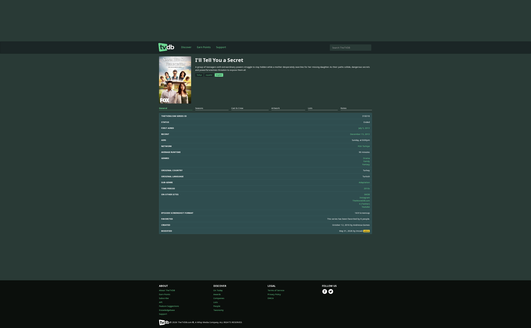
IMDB (367, 194)
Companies (218, 298)
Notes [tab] (344, 108)
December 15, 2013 (360, 134)
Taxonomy (218, 310)
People (216, 306)
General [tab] (163, 108)
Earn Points (204, 47)
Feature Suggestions (169, 306)
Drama (366, 158)
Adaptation (364, 182)
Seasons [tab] (199, 108)
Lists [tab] (310, 108)
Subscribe (164, 298)
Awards (217, 294)
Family (366, 161)
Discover (186, 47)
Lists (215, 302)
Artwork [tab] (275, 108)
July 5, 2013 (364, 128)
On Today (218, 290)
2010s (367, 188)
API (160, 302)
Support (221, 47)
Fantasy (366, 164)
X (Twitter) (364, 203)
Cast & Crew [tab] (237, 108)
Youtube (366, 206)
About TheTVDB (167, 290)
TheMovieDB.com (361, 200)
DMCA (271, 298)
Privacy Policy (274, 294)
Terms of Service (276, 290)
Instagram (365, 197)
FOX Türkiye (364, 146)
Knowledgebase (167, 310)
